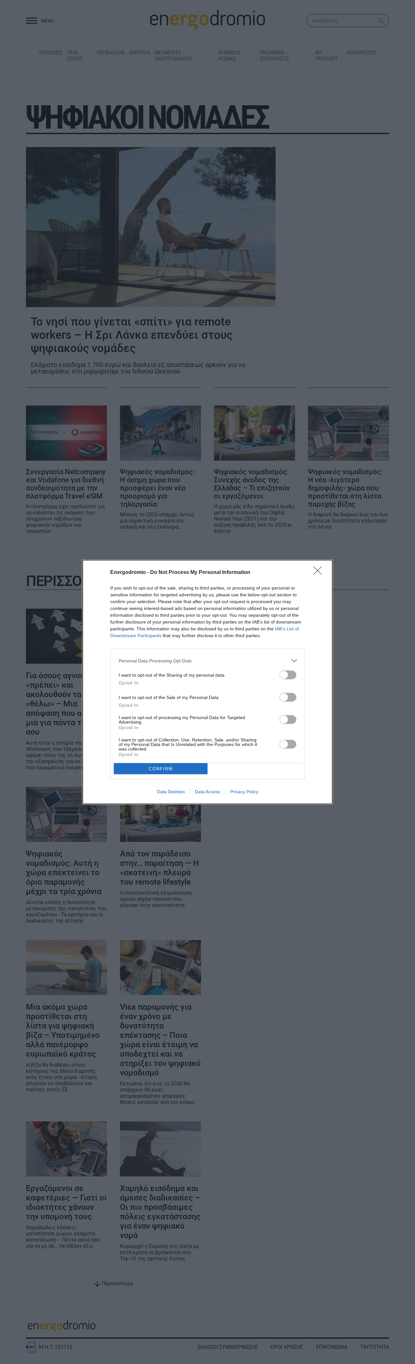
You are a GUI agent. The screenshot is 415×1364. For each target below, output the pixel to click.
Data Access (207, 791)
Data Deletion (171, 791)
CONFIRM (161, 768)
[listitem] (207, 660)
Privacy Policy (244, 791)
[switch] (287, 675)
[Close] (320, 573)
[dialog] (207, 682)
